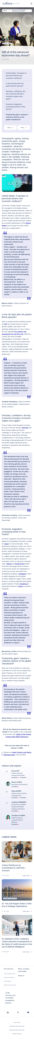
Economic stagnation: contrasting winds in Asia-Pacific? (16, 106)
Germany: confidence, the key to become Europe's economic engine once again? (15, 95)
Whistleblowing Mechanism (17, 1030)
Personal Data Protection (17, 1026)
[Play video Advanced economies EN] (17, 183)
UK (5, 324)
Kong (26, 584)
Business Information (9, 977)
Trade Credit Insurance (9, 973)
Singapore (22, 574)
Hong (22, 584)
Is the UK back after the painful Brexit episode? (15, 85)
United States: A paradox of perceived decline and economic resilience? (16, 75)
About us (21, 976)
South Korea (19, 564)
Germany (25, 428)
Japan (6, 544)
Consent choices (17, 1033)
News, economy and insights (23, 970)
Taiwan (9, 564)
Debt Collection (8, 981)
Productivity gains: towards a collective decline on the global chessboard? (17, 117)
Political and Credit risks (10, 985)
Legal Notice (17, 1022)
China (20, 586)
